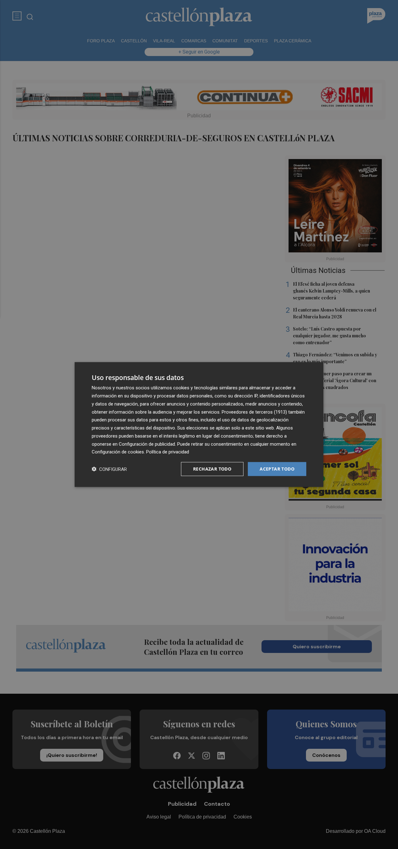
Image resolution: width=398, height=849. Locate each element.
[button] (109, 469)
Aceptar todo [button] (277, 469)
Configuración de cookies (118, 452)
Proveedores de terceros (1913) (254, 412)
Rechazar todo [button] (212, 469)
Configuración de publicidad (147, 444)
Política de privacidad (167, 452)
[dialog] (199, 424)
